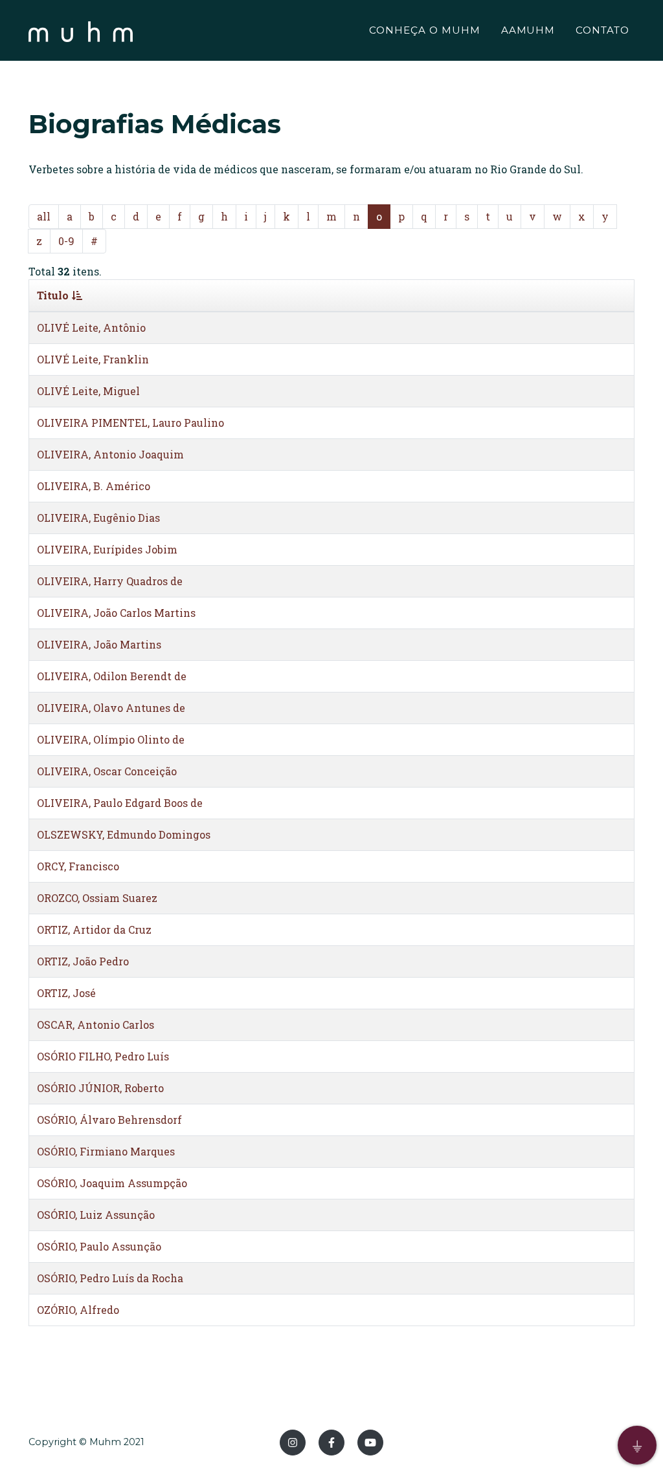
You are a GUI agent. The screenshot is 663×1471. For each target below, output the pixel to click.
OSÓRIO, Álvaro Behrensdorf (109, 1119)
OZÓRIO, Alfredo (78, 1309)
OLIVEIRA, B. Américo (93, 486)
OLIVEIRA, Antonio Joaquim (110, 454)
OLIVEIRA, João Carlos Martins (116, 612)
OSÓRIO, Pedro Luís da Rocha (110, 1278)
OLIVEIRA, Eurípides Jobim (107, 549)
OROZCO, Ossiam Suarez (97, 898)
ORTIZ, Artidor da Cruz (94, 929)
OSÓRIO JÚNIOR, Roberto (100, 1088)
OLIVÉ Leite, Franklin (93, 359)
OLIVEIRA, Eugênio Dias (98, 517)
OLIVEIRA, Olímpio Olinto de (111, 739)
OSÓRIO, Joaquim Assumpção (112, 1183)
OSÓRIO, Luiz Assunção (96, 1214)
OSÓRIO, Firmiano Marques (106, 1151)
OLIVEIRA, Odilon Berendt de (111, 676)
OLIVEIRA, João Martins (99, 644)
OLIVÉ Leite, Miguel (88, 391)
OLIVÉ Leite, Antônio (91, 327)
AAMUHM (528, 30)
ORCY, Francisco (78, 866)
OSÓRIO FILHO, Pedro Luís (103, 1056)
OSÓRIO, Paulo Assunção (99, 1246)
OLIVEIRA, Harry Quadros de (110, 581)
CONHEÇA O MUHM (424, 30)
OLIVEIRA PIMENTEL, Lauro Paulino (130, 422)
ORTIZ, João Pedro (83, 961)
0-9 (66, 241)
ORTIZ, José (66, 993)
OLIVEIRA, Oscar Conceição (107, 771)
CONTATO (602, 30)
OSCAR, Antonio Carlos (95, 1024)
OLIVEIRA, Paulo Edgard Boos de (120, 803)
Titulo (53, 295)
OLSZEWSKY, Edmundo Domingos (123, 834)
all (44, 216)
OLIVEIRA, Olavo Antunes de (111, 707)
